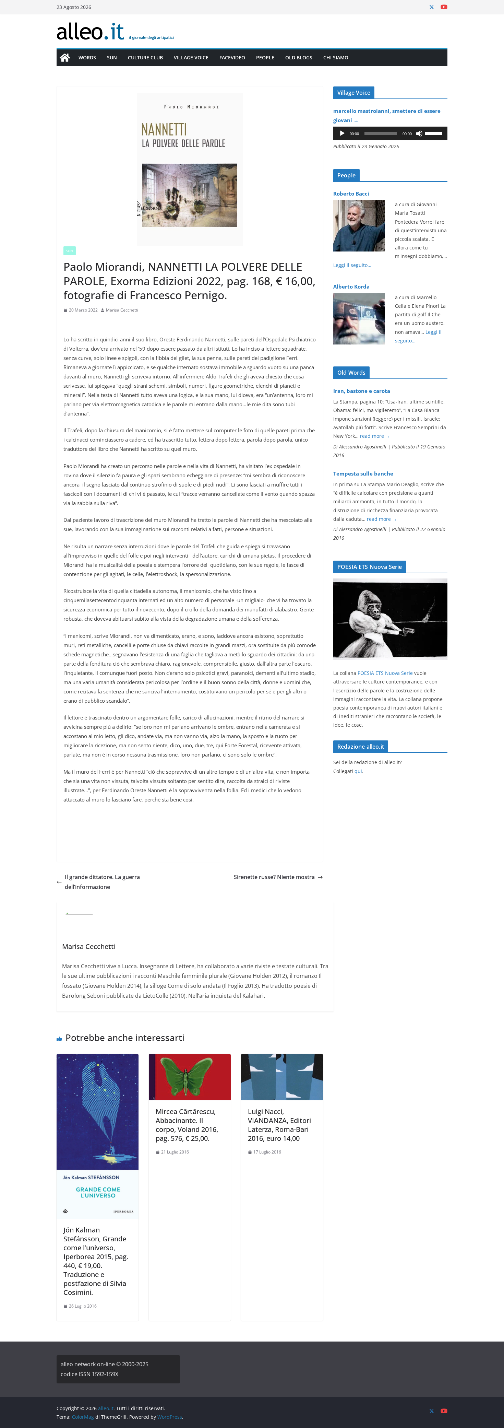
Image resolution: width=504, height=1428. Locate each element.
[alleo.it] (65, 57)
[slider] (434, 133)
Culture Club (145, 57)
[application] (390, 133)
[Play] (342, 133)
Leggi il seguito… (352, 265)
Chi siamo (335, 57)
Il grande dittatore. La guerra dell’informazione (102, 882)
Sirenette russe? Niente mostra (274, 877)
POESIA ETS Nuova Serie (385, 673)
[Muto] (419, 133)
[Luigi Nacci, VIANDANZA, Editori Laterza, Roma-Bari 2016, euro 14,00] (282, 1059)
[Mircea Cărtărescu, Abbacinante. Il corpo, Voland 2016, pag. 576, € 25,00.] (190, 1059)
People (265, 57)
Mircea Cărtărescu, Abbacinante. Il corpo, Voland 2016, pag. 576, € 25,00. (187, 1125)
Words (87, 57)
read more (375, 436)
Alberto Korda (351, 286)
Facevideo (232, 57)
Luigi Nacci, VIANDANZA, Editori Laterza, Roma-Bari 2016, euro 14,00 (279, 1125)
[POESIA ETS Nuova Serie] (390, 583)
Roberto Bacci (351, 193)
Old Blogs (298, 57)
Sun (112, 57)
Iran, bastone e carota (361, 390)
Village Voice (191, 57)
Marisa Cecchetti (122, 310)
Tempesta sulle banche (363, 473)
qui (358, 771)
